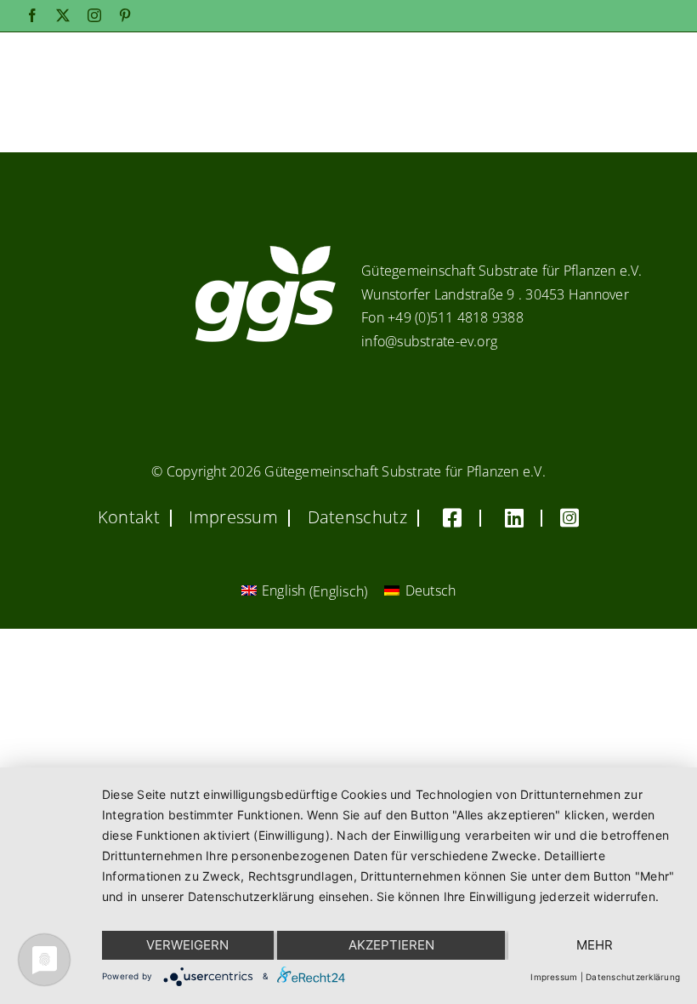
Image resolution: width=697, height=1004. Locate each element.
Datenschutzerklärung (633, 977)
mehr (594, 945)
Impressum (553, 977)
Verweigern (187, 945)
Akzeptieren (391, 945)
